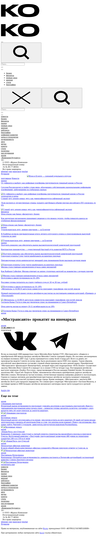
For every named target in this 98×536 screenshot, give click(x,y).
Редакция (5, 174)
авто (3, 142)
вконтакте (17, 171)
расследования (7, 153)
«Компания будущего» (11, 158)
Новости (15, 178)
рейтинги (5, 130)
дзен (10, 171)
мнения (9, 80)
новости (4, 116)
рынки (4, 123)
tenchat (25, 171)
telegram (4, 171)
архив (3, 155)
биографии (11, 85)
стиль (8, 82)
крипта (4, 146)
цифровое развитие (9, 135)
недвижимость (7, 139)
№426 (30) (5, 390)
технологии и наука (9, 196)
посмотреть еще (8, 464)
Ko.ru (45, 528)
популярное (6, 178)
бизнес (9, 73)
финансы (10, 75)
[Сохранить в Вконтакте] (20, 350)
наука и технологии (9, 137)
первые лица (11, 78)
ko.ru (42, 533)
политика (5, 151)
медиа (3, 144)
